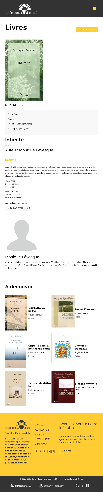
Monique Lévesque (36, 150)
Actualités (43, 439)
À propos (41, 444)
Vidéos (39, 434)
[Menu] (94, 8)
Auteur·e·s (42, 429)
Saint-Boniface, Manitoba (18, 433)
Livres (39, 424)
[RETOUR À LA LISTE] (87, 32)
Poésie (16, 114)
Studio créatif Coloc (75, 479)
